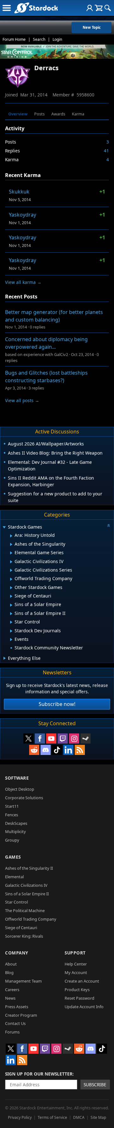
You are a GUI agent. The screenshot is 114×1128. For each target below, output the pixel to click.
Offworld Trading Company (30, 919)
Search (39, 39)
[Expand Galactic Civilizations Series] (11, 570)
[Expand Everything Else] (4, 658)
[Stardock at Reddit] (34, 750)
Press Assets (16, 1006)
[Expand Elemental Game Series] (11, 553)
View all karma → (23, 282)
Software (17, 778)
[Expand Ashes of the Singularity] (11, 544)
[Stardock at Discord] (45, 750)
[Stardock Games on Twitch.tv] (62, 738)
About (11, 964)
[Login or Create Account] (89, 8)
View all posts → (22, 400)
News (10, 998)
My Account (76, 972)
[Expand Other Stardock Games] (11, 587)
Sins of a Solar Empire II (27, 894)
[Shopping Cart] (99, 8)
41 (106, 151)
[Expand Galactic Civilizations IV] (11, 561)
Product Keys (77, 989)
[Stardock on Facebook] (40, 738)
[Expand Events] (11, 639)
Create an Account (82, 981)
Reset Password (79, 998)
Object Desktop (19, 789)
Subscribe (95, 1085)
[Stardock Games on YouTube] (51, 738)
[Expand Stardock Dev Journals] (11, 631)
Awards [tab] (58, 114)
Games (13, 857)
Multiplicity (15, 831)
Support (75, 953)
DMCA (79, 1117)
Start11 (12, 806)
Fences (11, 815)
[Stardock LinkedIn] (68, 750)
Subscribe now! (57, 704)
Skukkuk (19, 191)
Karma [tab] (78, 114)
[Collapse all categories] (108, 525)
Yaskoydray (22, 214)
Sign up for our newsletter (39, 1074)
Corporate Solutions (24, 797)
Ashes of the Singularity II (29, 868)
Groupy (12, 840)
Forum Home (14, 39)
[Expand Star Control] (11, 622)
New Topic (92, 27)
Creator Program (21, 1015)
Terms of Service (52, 1117)
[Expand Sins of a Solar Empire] (11, 605)
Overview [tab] (18, 114)
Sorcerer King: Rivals (24, 936)
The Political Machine (25, 910)
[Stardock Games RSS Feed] (80, 750)
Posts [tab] (39, 114)
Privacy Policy (20, 1117)
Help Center (76, 964)
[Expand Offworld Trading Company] (11, 579)
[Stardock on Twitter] (28, 738)
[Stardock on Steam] (85, 738)
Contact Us (15, 1023)
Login (57, 39)
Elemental (14, 877)
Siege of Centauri (21, 927)
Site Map (98, 1117)
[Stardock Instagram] (74, 738)
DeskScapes (16, 823)
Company (16, 953)
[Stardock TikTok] (57, 750)
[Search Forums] (107, 8)
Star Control (16, 902)
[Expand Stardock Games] (4, 527)
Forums (12, 1032)
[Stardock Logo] (36, 7)
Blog (9, 972)
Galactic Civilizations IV (26, 885)
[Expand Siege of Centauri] (11, 596)
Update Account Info (84, 1006)
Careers (12, 989)
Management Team (23, 981)
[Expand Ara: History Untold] (11, 535)
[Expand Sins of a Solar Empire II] (11, 613)
